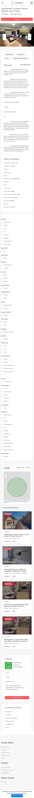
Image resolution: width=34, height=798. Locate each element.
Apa (5, 228)
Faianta (5, 308)
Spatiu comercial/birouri (12, 718)
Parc (5, 418)
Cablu (5, 275)
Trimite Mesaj (17, 697)
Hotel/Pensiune (10, 724)
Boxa (5, 325)
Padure (5, 421)
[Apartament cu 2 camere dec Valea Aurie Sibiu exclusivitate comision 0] (16, 625)
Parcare (5, 395)
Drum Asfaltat (7, 244)
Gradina (6, 401)
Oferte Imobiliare (5, 747)
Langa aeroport (7, 446)
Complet (6, 339)
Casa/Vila (8, 715)
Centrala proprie (8, 265)
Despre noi (4, 750)
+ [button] (5, 474)
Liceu (5, 427)
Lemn (5, 408)
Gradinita (6, 437)
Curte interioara (7, 391)
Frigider (5, 359)
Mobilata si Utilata (8, 332)
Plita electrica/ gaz (8, 368)
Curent (5, 352)
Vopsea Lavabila (8, 305)
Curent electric (7, 222)
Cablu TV (6, 235)
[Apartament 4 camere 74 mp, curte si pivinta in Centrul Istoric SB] (16, 520)
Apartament (9, 712)
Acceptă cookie (17, 796)
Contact (3, 758)
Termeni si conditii (5, 755)
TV (4, 375)
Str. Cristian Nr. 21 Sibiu (7, 770)
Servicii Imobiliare (5, 752)
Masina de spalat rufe (9, 365)
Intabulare (6, 456)
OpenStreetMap (15, 501)
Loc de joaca (7, 398)
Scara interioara (8, 381)
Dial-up (5, 281)
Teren (7, 727)
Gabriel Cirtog (17, 662)
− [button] (5, 476)
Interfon (6, 388)
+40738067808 (5, 773)
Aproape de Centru (8, 449)
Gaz (4, 231)
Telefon (5, 225)
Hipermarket (7, 434)
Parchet (5, 295)
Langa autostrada (8, 443)
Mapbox (5, 502)
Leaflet (5, 501)
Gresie (5, 298)
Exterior (5, 315)
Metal (5, 258)
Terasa (5, 322)
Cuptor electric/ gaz (8, 371)
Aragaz (5, 362)
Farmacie (6, 430)
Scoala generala (8, 424)
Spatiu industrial (10, 721)
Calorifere (6, 268)
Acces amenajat (8, 241)
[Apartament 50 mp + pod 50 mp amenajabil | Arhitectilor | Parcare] (16, 555)
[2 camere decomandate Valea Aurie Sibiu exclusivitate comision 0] (16, 590)
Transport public (8, 415)
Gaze (5, 346)
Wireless (6, 278)
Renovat (6, 288)
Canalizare (6, 238)
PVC (5, 251)
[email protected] (17, 667)
